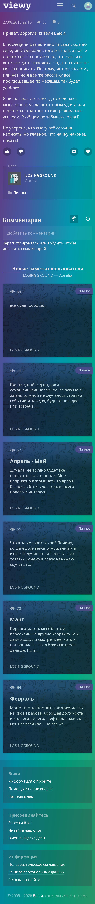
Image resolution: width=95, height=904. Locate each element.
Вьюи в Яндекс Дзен (26, 837)
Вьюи (38, 895)
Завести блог (20, 822)
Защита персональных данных (36, 871)
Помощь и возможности (30, 788)
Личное (20, 192)
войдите (55, 243)
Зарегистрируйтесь (21, 243)
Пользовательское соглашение (36, 864)
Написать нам (21, 796)
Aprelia (40, 178)
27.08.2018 (12, 22)
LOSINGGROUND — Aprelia (47, 275)
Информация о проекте (29, 781)
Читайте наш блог (24, 830)
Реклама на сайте (24, 879)
